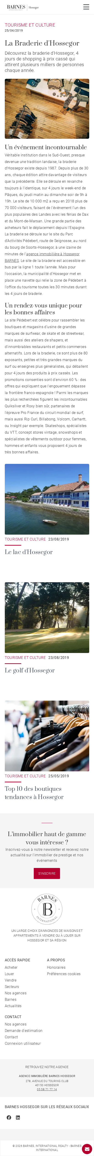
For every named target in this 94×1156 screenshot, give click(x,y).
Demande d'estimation (24, 1030)
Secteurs (12, 987)
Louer (9, 974)
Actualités (13, 1006)
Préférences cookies (64, 974)
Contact (11, 1037)
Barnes (10, 999)
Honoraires (56, 967)
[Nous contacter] (87, 1149)
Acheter (11, 967)
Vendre (10, 980)
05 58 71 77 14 (47, 1089)
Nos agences (15, 993)
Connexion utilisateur (23, 1043)
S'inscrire (46, 873)
